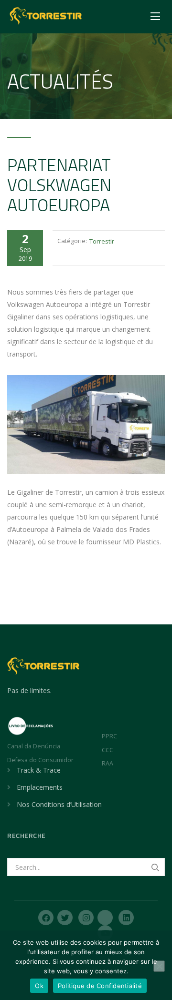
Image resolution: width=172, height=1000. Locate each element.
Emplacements (40, 787)
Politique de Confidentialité (100, 986)
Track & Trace (39, 770)
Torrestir (101, 241)
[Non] (159, 966)
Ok (39, 986)
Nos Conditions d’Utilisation (59, 804)
